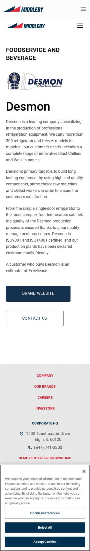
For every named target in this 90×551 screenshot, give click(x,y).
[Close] (84, 471)
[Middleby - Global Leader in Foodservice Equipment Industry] (24, 9)
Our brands (45, 386)
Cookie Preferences (45, 513)
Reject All (45, 527)
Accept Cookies (45, 542)
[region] (45, 508)
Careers (45, 397)
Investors (45, 408)
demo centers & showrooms (45, 458)
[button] (83, 9)
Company (45, 376)
